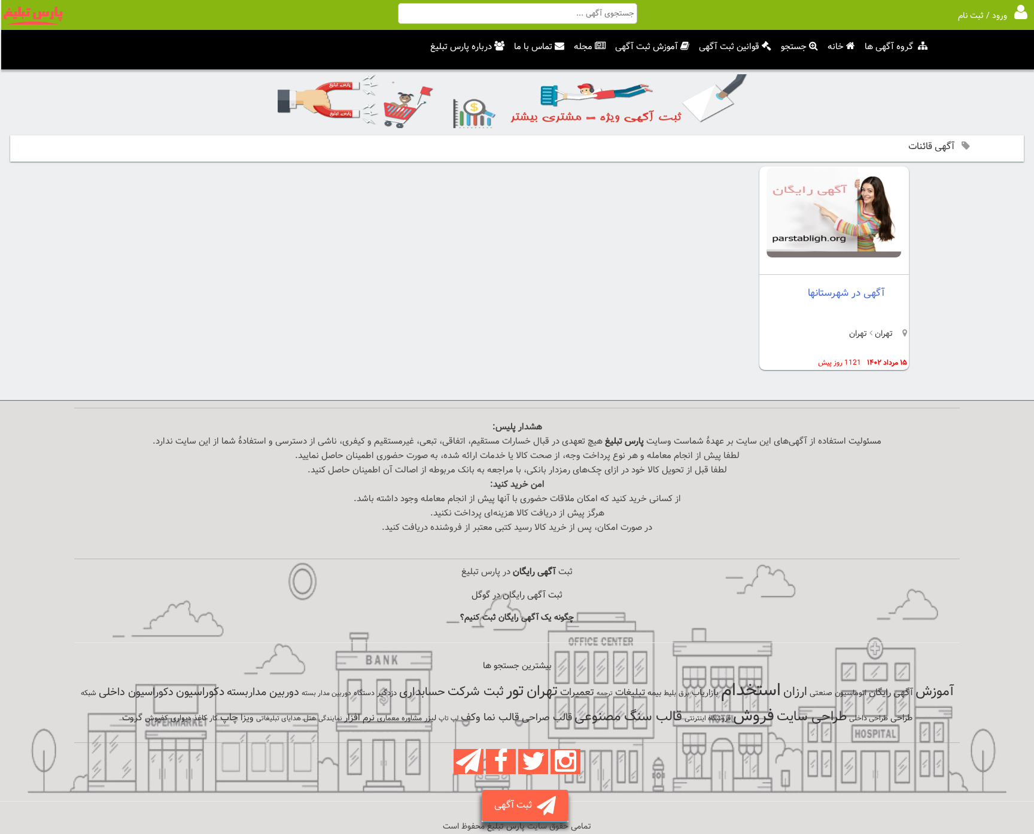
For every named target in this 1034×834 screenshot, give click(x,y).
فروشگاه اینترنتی (708, 718)
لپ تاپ (448, 719)
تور (515, 691)
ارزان (795, 692)
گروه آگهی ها (889, 47)
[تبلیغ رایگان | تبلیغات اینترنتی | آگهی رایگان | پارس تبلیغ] (33, 22)
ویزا (247, 718)
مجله (583, 47)
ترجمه (605, 694)
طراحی (901, 718)
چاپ (229, 718)
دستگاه (364, 693)
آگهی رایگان (891, 693)
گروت (132, 718)
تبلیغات (630, 693)
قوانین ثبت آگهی (729, 47)
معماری (388, 718)
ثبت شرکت (476, 692)
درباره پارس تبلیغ (461, 47)
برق (684, 693)
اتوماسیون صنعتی (838, 693)
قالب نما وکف (490, 717)
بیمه (654, 693)
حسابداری (422, 692)
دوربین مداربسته (263, 692)
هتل (309, 718)
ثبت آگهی (515, 805)
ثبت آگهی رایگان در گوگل (517, 595)
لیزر (430, 718)
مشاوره (412, 718)
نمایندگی (330, 719)
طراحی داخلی (868, 718)
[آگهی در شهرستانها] (834, 255)
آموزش (935, 691)
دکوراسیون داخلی (136, 692)
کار (213, 718)
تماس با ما (533, 47)
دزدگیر (387, 693)
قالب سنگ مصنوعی (628, 716)
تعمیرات (577, 692)
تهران (882, 334)
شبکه (88, 693)
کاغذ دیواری (189, 718)
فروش (753, 716)
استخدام (751, 691)
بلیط (670, 693)
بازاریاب (705, 693)
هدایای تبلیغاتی (278, 718)
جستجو (794, 47)
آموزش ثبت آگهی (646, 47)
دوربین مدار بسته (326, 693)
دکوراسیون (200, 692)
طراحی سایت (812, 716)
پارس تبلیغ (624, 441)
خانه (836, 47)
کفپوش (156, 718)
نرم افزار (359, 718)
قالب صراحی (547, 718)
